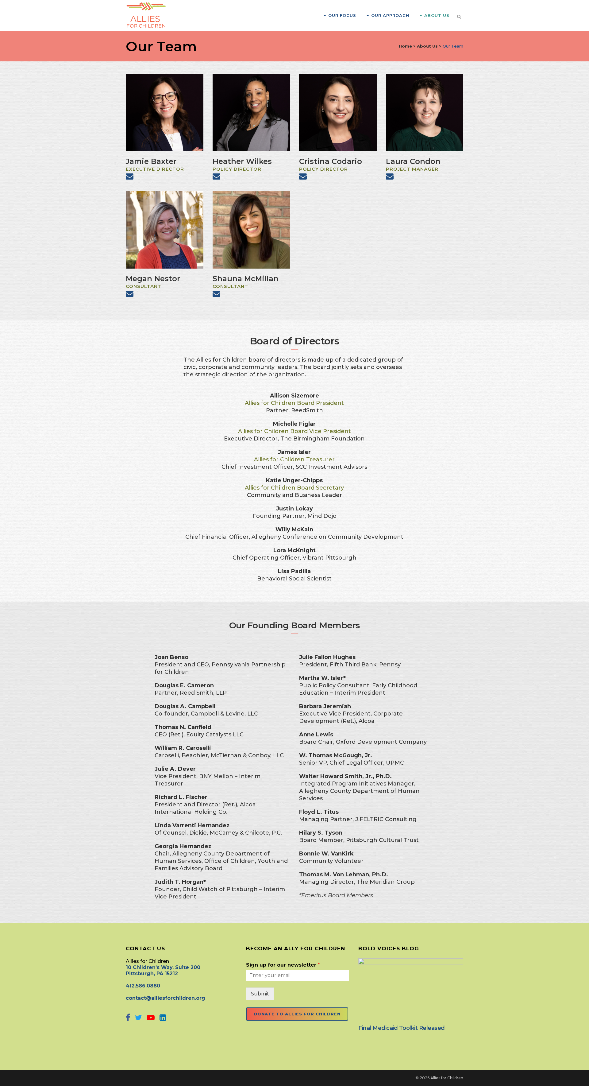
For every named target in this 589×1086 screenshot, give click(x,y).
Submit (260, 994)
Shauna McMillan (246, 278)
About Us (427, 46)
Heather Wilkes (242, 161)
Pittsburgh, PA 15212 (152, 973)
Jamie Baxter (151, 161)
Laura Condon (413, 161)
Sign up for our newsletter (283, 965)
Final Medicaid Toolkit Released (401, 1028)
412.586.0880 (143, 986)
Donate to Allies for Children (297, 1013)
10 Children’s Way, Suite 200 (163, 967)
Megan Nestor (153, 278)
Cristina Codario (330, 161)
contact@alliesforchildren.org (165, 998)
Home (405, 46)
